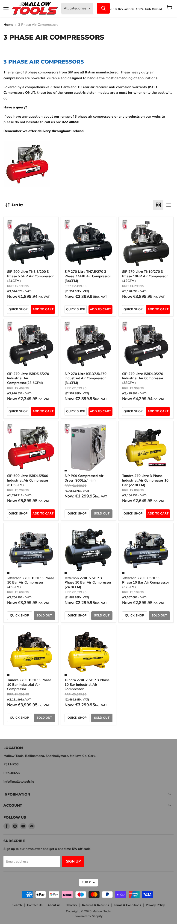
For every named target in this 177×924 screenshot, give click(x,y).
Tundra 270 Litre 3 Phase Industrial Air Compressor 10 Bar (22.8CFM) (145, 480)
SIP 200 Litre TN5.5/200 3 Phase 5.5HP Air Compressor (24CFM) (30, 276)
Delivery (71, 905)
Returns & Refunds (95, 905)
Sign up (73, 861)
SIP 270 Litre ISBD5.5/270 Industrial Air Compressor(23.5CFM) (28, 378)
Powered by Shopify (88, 916)
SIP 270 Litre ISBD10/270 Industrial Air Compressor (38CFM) (142, 378)
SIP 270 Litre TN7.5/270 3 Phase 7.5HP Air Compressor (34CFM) (88, 276)
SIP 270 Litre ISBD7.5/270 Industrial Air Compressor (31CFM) (85, 378)
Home (8, 25)
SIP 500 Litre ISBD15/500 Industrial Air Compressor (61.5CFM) (27, 480)
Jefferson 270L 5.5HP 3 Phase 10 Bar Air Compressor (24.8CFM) (88, 582)
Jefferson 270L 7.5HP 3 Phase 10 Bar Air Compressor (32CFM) (145, 582)
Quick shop (18, 309)
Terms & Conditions (127, 905)
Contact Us (34, 905)
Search (17, 905)
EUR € (86, 882)
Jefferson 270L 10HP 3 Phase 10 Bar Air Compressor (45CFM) (30, 582)
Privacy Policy (155, 905)
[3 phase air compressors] (27, 189)
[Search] (103, 8)
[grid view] (158, 205)
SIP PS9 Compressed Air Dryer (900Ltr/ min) (84, 478)
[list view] (168, 205)
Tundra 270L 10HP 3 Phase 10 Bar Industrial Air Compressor (29, 684)
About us (53, 905)
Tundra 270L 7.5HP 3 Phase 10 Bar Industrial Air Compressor (87, 684)
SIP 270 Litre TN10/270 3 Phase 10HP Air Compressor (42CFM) (145, 276)
